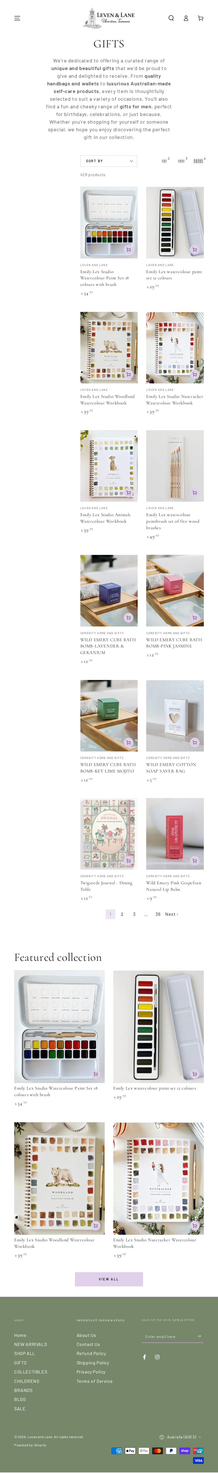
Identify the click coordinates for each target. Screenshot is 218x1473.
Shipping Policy (93, 1362)
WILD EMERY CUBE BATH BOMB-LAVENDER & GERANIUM (108, 646)
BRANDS (23, 1390)
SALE (20, 1408)
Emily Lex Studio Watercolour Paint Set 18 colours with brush (104, 278)
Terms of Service (95, 1381)
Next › (172, 914)
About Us (86, 1335)
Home (20, 1335)
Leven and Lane (40, 1437)
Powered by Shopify (30, 1445)
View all (109, 1279)
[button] (171, 18)
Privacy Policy (91, 1371)
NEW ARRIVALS (30, 1344)
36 (158, 914)
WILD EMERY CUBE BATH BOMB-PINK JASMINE (174, 643)
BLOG (20, 1399)
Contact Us (88, 1344)
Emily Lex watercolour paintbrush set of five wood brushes (172, 521)
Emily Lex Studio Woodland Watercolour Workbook (107, 400)
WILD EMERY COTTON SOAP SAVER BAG (171, 768)
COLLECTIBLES (30, 1371)
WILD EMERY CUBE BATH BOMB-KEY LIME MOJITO (108, 768)
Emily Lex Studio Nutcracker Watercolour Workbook (174, 400)
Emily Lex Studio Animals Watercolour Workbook (105, 518)
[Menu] (17, 18)
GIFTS (20, 1362)
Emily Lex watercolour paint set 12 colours (154, 1088)
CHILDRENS (26, 1381)
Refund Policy (91, 1353)
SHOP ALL (24, 1353)
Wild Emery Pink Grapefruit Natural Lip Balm (174, 886)
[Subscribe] (200, 1336)
